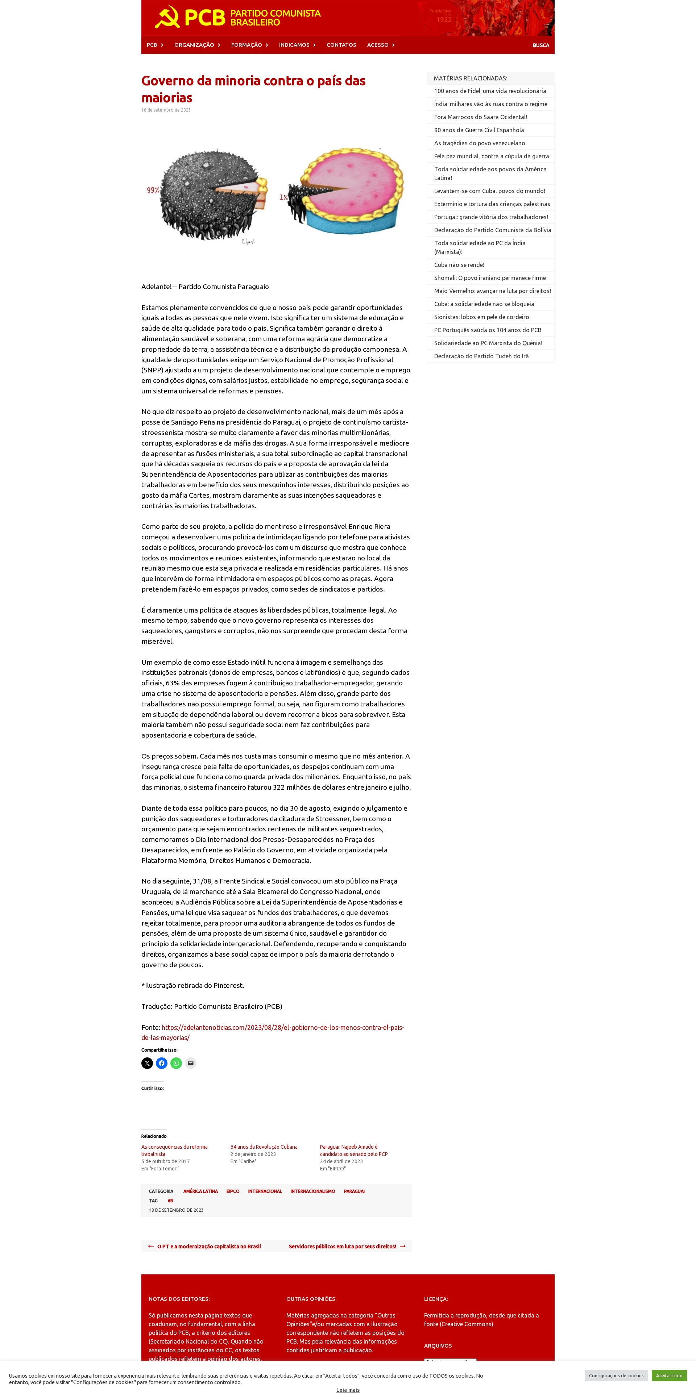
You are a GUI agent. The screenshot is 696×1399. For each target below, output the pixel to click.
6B (170, 1200)
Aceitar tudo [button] (669, 1375)
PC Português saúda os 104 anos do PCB (488, 330)
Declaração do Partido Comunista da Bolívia (492, 230)
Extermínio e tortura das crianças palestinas (492, 204)
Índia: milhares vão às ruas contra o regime (490, 104)
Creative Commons (467, 1324)
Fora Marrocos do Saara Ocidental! (480, 117)
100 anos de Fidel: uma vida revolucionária (490, 91)
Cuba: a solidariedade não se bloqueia (484, 304)
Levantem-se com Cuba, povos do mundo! (489, 191)
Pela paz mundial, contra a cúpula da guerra (491, 156)
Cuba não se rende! (459, 265)
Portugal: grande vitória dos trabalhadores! (491, 217)
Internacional (265, 1191)
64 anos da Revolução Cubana (264, 1147)
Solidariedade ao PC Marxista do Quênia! (488, 343)
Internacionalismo (313, 1191)
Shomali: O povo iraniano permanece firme (490, 278)
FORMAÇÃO (246, 45)
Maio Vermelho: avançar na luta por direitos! (492, 291)
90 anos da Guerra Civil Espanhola (479, 130)
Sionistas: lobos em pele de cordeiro (481, 317)
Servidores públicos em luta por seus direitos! (342, 1246)
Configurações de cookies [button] (616, 1375)
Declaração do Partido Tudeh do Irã (481, 356)
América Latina (200, 1191)
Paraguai (354, 1191)
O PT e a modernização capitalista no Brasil (209, 1246)
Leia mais (348, 1390)
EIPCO (233, 1191)
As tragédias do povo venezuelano (479, 143)
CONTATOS (341, 45)
